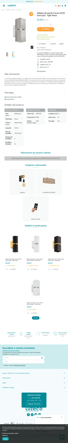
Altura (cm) (43, 67)
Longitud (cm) (44, 64)
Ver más (35, 318)
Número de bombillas (8, 137)
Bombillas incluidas (8, 143)
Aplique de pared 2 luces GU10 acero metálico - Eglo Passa (35, 260)
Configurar (5, 435)
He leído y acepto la (14, 365)
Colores (7, 122)
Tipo (6, 113)
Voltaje (29, 121)
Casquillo (42, 59)
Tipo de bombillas (8, 132)
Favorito (53, 43)
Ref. (38, 47)
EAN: (38, 50)
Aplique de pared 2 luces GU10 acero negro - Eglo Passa (13, 260)
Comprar (46, 29)
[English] (60, 6)
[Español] (58, 6)
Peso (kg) (51, 121)
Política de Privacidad (19, 365)
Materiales (8, 119)
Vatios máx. (43, 62)
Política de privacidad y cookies (10, 433)
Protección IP (31, 117)
